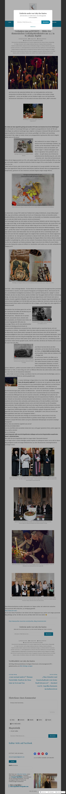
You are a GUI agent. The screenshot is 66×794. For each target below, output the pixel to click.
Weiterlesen (33, 26)
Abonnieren (46, 22)
